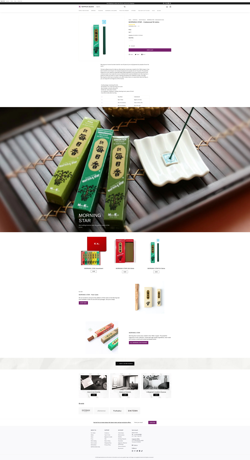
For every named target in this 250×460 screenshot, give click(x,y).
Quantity (131, 37)
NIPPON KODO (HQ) (95, 446)
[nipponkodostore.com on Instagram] (132, 451)
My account (120, 448)
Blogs (159, 10)
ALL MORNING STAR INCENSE (138, 342)
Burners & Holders (111, 10)
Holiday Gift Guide (144, 10)
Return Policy (107, 440)
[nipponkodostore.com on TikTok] (142, 451)
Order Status (121, 433)
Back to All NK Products (126, 363)
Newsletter (120, 440)
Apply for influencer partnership (122, 443)
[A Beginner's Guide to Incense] (156, 382)
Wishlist (120, 437)
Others (134, 10)
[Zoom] (101, 38)
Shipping (131, 35)
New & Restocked (84, 10)
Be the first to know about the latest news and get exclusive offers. (112, 422)
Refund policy (121, 435)
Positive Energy (124, 10)
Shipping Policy (107, 443)
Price (130, 29)
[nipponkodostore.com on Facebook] (135, 451)
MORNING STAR (132, 26)
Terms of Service (122, 446)
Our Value (93, 433)
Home (130, 19)
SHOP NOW (83, 303)
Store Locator (94, 443)
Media (92, 435)
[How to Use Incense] (94, 382)
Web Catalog (93, 440)
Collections (135, 19)
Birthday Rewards (122, 439)
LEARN (93, 394)
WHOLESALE (93, 444)
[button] (132, 24)
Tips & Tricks (107, 435)
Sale (153, 10)
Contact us (106, 433)
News (92, 437)
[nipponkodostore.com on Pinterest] (139, 451)
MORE (93, 271)
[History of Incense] (125, 382)
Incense (100, 10)
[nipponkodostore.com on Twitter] (137, 451)
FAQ (105, 439)
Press (92, 439)
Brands (93, 10)
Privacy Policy (107, 444)
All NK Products (142, 19)
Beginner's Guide (108, 437)
